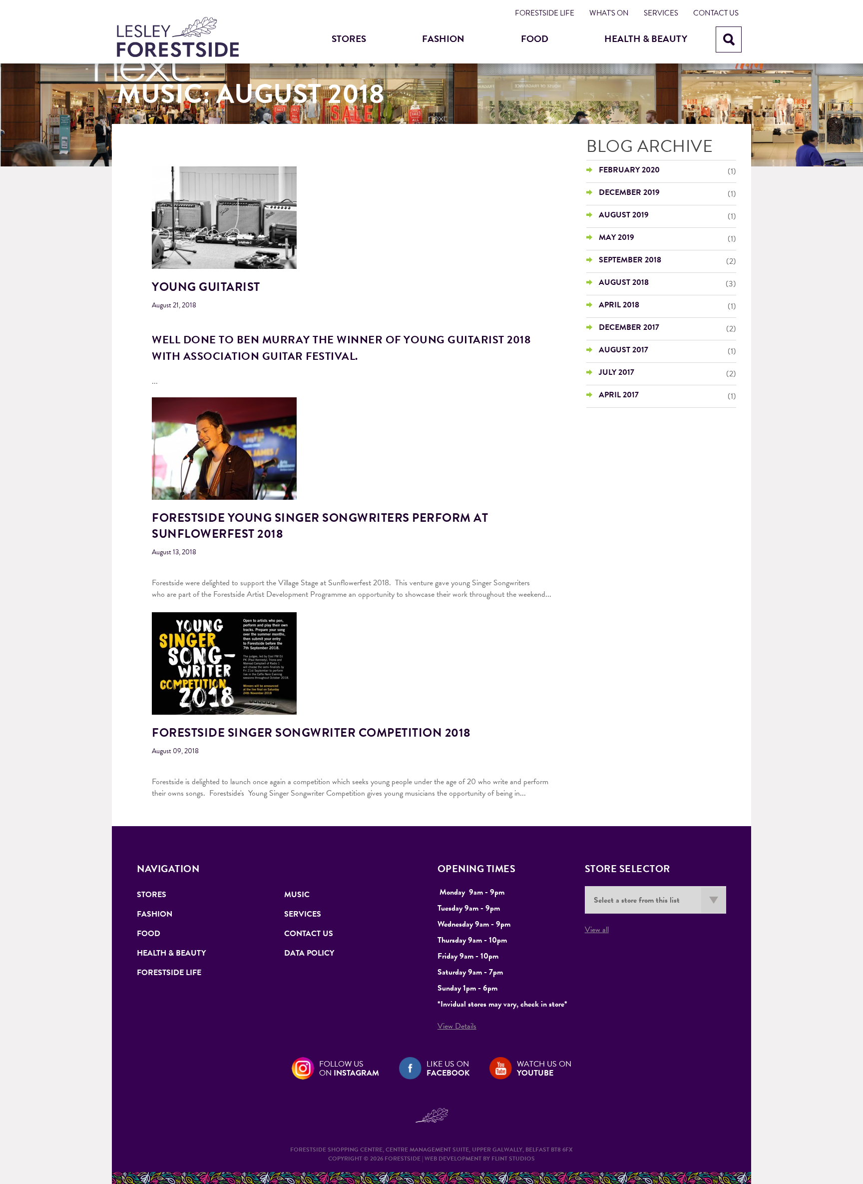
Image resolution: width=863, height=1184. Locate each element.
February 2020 (629, 169)
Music (297, 895)
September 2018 (630, 259)
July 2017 (616, 372)
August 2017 (623, 349)
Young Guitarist (206, 287)
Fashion (443, 38)
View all (597, 930)
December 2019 (629, 192)
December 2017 (629, 327)
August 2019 (624, 214)
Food (534, 38)
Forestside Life (544, 12)
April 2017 (619, 394)
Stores (349, 38)
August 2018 (624, 282)
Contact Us (716, 12)
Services (661, 12)
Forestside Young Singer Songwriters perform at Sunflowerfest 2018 (320, 526)
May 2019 (616, 237)
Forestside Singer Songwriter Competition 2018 (311, 733)
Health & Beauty (645, 38)
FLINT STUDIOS (513, 1158)
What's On (609, 12)
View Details (456, 1026)
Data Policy (309, 953)
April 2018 (619, 304)
